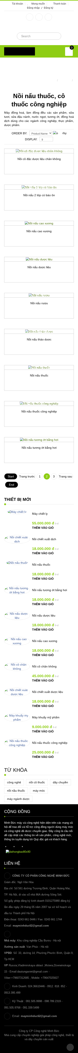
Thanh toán (59, 3)
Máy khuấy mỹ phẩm (45, 717)
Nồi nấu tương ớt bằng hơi (39, 447)
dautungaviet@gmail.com (32, 971)
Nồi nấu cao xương (39, 231)
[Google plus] (39, 17)
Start (11, 476)
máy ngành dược (18, 799)
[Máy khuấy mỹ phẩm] (17, 717)
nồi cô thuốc (37, 782)
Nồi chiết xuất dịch (44, 539)
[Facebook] (29, 17)
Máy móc (65, 80)
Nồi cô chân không (44, 666)
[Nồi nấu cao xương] (17, 641)
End (11, 484)
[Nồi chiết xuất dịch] (17, 539)
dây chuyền (60, 782)
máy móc (39, 790)
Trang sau (65, 476)
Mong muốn (38, 3)
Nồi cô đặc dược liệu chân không (39, 159)
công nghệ (14, 782)
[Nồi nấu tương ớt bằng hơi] (17, 590)
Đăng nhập (33, 7)
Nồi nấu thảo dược (39, 339)
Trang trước (27, 476)
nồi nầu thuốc (16, 790)
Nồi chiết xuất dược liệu (47, 692)
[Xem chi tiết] (59, 181)
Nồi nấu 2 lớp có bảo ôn (39, 195)
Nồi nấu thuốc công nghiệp (39, 411)
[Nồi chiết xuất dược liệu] (17, 692)
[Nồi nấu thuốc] (17, 562)
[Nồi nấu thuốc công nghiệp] (17, 743)
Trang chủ (49, 80)
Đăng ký (48, 7)
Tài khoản (17, 3)
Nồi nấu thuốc (39, 375)
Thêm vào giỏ (43, 527)
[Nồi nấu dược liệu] (17, 615)
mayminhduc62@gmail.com (31, 925)
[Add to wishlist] (19, 181)
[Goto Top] (70, 1047)
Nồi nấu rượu (39, 303)
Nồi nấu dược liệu (39, 267)
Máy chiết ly (40, 513)
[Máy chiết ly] (17, 512)
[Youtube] (48, 17)
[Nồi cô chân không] (17, 666)
